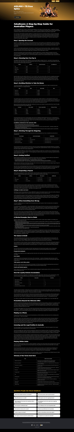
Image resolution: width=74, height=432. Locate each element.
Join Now (17, 17)
